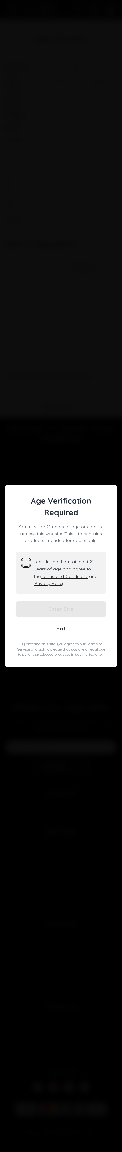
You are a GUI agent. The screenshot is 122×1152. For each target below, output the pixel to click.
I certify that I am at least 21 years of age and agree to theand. (66, 572)
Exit (61, 628)
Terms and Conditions (64, 576)
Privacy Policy (49, 583)
